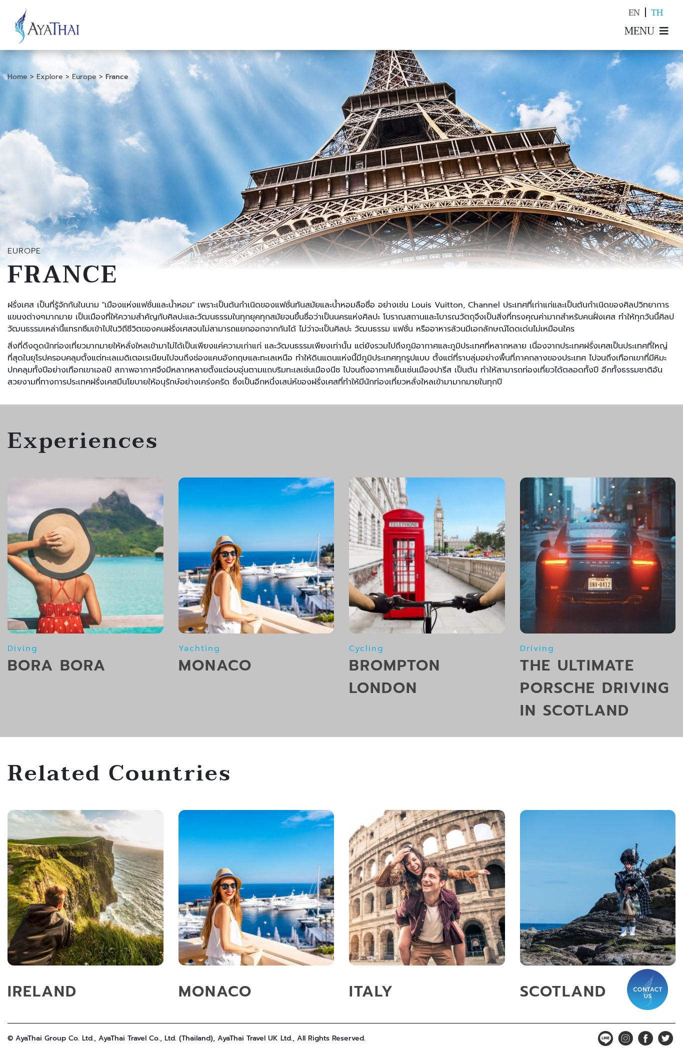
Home (18, 77)
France (117, 77)
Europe (84, 77)
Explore (49, 77)
